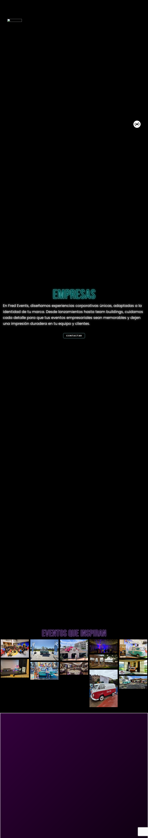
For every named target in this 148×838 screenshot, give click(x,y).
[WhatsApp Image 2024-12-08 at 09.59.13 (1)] (74, 649)
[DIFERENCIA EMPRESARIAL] (44, 649)
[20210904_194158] (103, 661)
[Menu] (137, 124)
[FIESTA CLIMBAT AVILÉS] (15, 648)
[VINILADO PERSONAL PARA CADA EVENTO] (103, 688)
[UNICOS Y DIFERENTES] (15, 668)
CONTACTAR (74, 335)
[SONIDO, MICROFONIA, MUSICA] (74, 668)
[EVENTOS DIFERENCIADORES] (133, 682)
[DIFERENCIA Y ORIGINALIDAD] (133, 667)
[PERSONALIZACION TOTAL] (44, 671)
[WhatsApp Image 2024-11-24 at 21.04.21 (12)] (133, 648)
